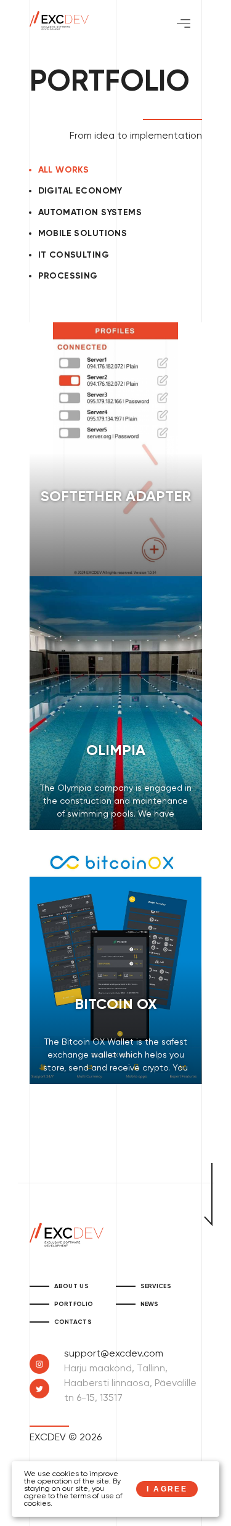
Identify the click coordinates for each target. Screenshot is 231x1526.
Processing (68, 276)
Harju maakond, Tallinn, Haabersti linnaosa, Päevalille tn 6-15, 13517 (130, 1383)
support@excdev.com (113, 1354)
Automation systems (90, 212)
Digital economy (80, 191)
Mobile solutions (83, 233)
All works (63, 170)
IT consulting (73, 255)
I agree (167, 1489)
